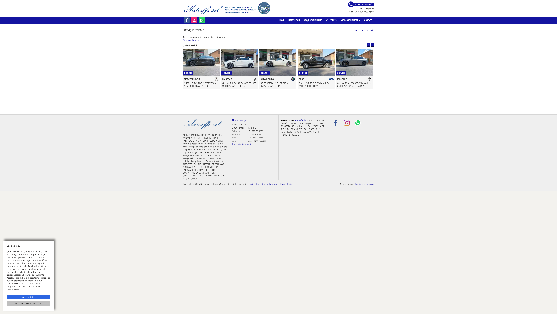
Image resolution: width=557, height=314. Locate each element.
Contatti (368, 20)
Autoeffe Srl (241, 120)
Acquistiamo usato (313, 20)
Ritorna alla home (191, 40)
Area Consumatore (350, 20)
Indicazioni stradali (241, 144)
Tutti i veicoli (366, 29)
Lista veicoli (294, 20)
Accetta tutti (28, 297)
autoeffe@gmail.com (257, 141)
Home (281, 20)
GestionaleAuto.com (364, 184)
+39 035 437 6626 (255, 131)
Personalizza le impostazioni (28, 303)
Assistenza (331, 20)
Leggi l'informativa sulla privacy (263, 184)
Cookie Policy (286, 184)
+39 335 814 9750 (255, 134)
